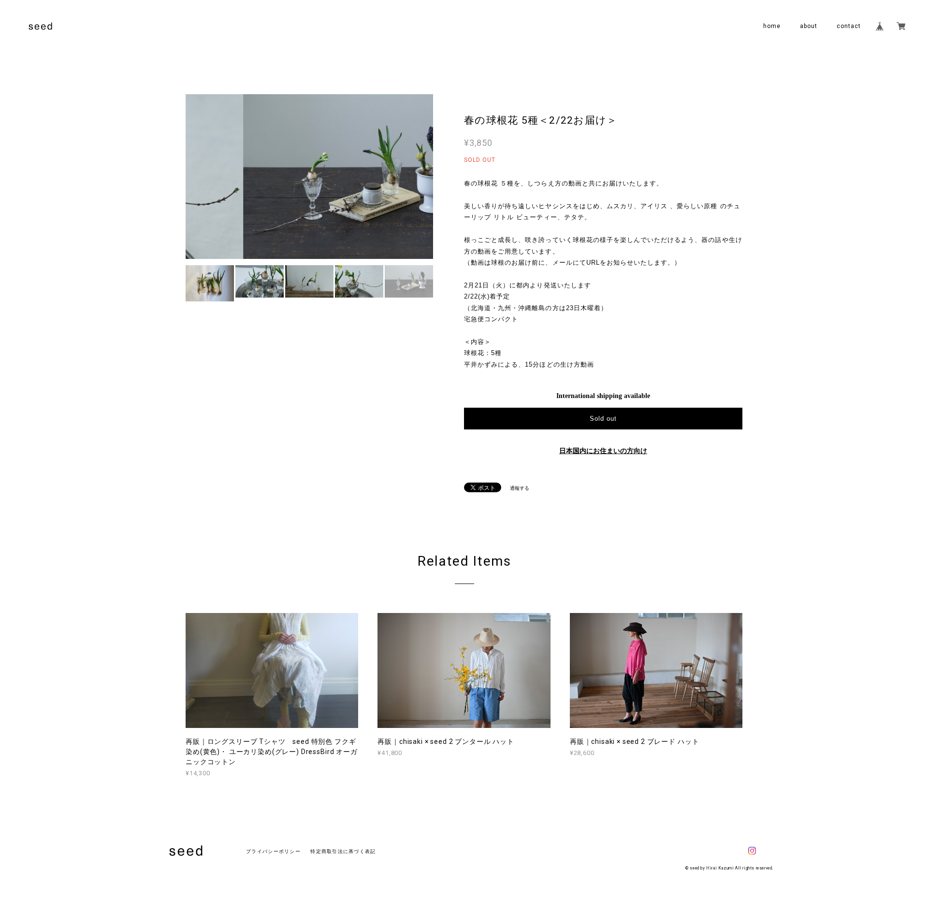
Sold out (603, 418)
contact (849, 26)
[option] (309, 176)
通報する (519, 488)
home (772, 26)
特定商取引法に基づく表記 (343, 851)
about (808, 26)
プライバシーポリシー (273, 851)
